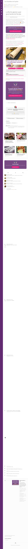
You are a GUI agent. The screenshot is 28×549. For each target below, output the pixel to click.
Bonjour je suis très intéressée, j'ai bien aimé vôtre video (13, 471)
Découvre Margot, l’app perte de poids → (15, 31)
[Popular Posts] (15, 173)
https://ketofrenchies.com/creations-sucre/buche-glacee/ (15, 75)
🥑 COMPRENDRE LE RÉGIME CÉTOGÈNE (10, 5)
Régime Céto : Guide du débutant (16, 410)
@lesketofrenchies (17, 24)
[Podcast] (1, 14)
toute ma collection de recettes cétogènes (17, 78)
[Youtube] (1, 12)
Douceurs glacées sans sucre (21, 140)
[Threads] (1, 7)
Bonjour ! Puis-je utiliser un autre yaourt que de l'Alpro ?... (13, 473)
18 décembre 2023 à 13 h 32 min (14, 125)
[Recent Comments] (23, 173)
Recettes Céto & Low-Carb (13, 17)
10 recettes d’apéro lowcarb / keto (10, 186)
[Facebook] (1, 10)
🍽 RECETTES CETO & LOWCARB (13, 4)
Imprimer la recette (12, 68)
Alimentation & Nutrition (9, 174)
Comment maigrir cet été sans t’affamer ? (11, 178)
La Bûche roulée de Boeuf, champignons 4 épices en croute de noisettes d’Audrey (9, 141)
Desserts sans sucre (13, 102)
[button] (7, 65)
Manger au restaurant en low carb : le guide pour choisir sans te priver (14, 175)
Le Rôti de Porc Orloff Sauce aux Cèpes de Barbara (21, 154)
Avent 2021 (9, 102)
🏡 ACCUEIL (6, 4)
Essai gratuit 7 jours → (16, 484)
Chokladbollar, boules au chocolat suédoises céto (8, 154)
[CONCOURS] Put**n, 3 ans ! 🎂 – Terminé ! (11, 189)
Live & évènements (9, 188)
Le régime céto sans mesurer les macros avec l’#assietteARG (13, 411)
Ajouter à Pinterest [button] (20, 68)
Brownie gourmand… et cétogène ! (10, 300)
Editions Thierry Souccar (11, 38)
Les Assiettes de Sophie (11, 1)
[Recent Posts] (8, 173)
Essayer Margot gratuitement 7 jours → (15, 95)
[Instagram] (1, 5)
